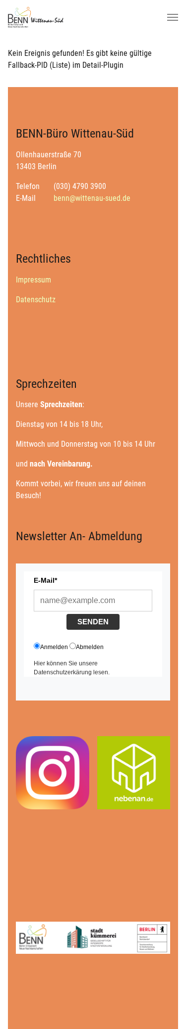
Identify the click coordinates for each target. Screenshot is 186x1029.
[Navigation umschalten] (172, 17)
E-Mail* (45, 580)
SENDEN (93, 621)
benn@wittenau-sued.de (92, 198)
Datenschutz (36, 299)
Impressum (33, 279)
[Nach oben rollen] (164, 1007)
